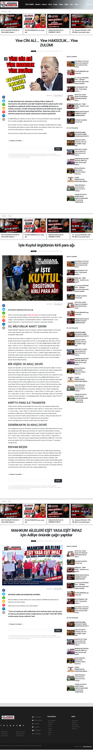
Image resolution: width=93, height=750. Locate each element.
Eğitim (67, 4)
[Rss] (17, 725)
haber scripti (60, 745)
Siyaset (44, 4)
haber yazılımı (45, 745)
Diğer (76, 4)
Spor (71, 4)
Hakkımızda (4, 731)
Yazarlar (36, 723)
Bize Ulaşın (37, 733)
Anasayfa (4, 11)
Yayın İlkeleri (4, 733)
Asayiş (55, 4)
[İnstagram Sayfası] (8, 725)
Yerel (50, 4)
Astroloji (74, 728)
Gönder (58, 149)
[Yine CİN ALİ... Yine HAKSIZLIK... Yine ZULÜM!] (32, 73)
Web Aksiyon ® (87, 746)
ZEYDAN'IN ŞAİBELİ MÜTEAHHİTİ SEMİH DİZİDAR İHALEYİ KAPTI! (82, 134)
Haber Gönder (20, 735)
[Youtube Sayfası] (11, 725)
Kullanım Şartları (20, 731)
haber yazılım (67, 745)
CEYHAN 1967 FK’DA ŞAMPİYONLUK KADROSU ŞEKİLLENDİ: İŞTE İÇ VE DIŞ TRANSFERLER (81, 198)
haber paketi (52, 745)
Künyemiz (38, 730)
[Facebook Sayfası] (2, 725)
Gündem (38, 4)
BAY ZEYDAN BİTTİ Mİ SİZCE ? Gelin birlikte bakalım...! (81, 89)
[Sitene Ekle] (24, 725)
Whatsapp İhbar (20, 733)
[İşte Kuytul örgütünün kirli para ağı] (32, 278)
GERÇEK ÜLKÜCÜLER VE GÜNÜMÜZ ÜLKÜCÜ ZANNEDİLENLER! (82, 113)
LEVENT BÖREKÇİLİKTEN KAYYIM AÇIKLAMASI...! (81, 179)
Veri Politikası (4, 735)
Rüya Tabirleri (76, 726)
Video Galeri (38, 720)
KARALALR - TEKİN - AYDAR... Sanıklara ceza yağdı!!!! (82, 106)
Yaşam (61, 4)
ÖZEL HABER (29, 4)
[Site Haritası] (21, 725)
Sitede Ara (75, 720)
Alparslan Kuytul (33, 315)
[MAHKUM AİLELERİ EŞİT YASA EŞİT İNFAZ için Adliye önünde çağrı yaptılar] (32, 565)
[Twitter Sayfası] (4, 725)
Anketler (74, 722)
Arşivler (37, 727)
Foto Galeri (38, 717)
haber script (3, 747)
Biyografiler (75, 724)
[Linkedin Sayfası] (14, 725)
